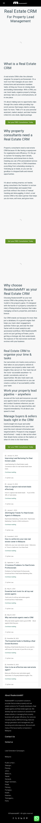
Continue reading (10, 472)
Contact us (9, 742)
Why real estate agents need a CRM (19, 617)
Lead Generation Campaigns (14, 751)
